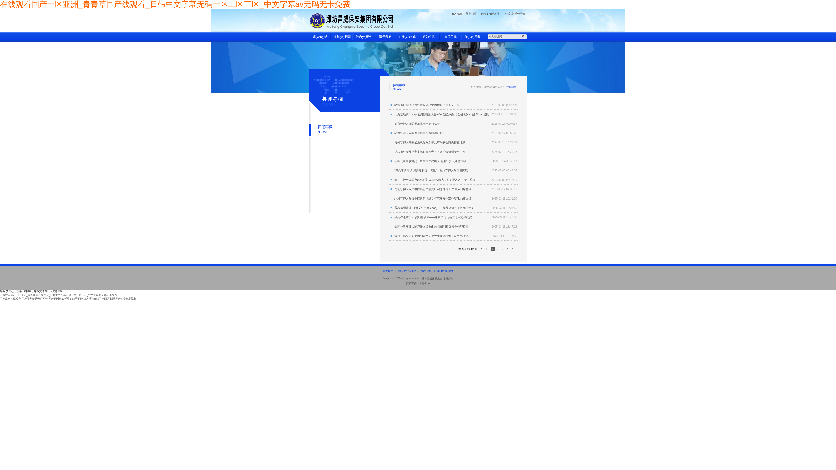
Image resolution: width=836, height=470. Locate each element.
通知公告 (429, 37)
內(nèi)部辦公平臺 (514, 13)
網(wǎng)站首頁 (320, 38)
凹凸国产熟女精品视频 (123, 298)
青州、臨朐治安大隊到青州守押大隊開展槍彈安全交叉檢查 (431, 236)
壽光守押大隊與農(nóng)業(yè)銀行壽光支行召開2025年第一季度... (436, 179)
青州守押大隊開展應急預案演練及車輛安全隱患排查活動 (429, 142)
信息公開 (426, 270)
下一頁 (484, 248)
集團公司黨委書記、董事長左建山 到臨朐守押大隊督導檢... (431, 161)
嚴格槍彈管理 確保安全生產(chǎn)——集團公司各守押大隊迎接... (435, 208)
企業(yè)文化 (407, 37)
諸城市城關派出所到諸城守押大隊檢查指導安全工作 (427, 105)
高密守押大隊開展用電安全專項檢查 (417, 123)
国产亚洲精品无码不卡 (35, 298)
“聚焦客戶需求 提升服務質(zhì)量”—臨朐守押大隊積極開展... (432, 170)
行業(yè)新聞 (342, 37)
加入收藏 (456, 13)
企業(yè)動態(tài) (363, 38)
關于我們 (385, 37)
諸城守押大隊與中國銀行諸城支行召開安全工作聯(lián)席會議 (432, 198)
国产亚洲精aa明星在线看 (63, 298)
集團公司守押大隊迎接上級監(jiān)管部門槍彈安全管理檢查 (431, 226)
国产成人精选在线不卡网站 (94, 298)
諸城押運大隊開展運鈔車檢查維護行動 (418, 133)
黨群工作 (451, 37)
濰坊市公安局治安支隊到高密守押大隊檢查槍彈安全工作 (429, 151)
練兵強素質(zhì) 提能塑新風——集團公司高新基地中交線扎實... (434, 217)
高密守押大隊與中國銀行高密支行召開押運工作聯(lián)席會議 (432, 189)
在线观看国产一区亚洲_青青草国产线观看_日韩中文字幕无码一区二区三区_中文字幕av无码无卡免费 (58, 295)
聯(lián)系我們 (472, 38)
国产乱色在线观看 (10, 298)
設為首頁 (471, 13)
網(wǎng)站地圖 (490, 13)
